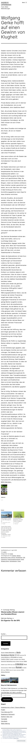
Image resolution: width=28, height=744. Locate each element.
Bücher (12, 655)
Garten (20, 659)
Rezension (13, 667)
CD (16, 655)
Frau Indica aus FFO (7, 712)
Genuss (23, 659)
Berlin (19, 652)
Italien (25, 661)
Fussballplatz (16, 659)
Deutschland (22, 655)
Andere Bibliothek (9, 652)
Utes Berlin (4, 721)
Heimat (17, 661)
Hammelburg (9, 661)
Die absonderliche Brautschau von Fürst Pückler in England (18, 520)
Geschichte (3, 661)
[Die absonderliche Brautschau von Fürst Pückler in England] (18, 515)
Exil (17, 657)
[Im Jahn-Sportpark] (5, 680)
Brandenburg (5, 655)
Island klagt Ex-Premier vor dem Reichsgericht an (6, 520)
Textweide (4, 719)
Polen (10, 667)
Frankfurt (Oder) (5, 659)
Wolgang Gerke (5, 561)
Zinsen (19, 561)
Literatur (19, 664)
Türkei (7, 670)
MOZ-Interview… (6, 482)
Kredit (22, 559)
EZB (24, 557)
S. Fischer (24, 667)
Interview (21, 661)
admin (4, 552)
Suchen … (4, 634)
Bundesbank (19, 557)
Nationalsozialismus (4, 667)
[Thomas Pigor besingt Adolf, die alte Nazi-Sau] (7, 532)
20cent (3, 652)
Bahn (15, 652)
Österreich (7, 672)
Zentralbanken (13, 561)
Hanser (14, 661)
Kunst (11, 664)
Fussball (11, 659)
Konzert (6, 664)
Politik (11, 554)
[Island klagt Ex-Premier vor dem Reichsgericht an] (6, 515)
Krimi (9, 664)
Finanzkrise (4, 559)
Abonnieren (7, 699)
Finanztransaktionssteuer (13, 559)
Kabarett (2, 664)
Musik (25, 664)
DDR (18, 655)
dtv (10, 657)
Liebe (14, 664)
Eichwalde (14, 657)
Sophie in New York (6, 716)
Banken (19, 555)
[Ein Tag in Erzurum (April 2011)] (14, 680)
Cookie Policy (16, 738)
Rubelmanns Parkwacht (8, 714)
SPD (2, 669)
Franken (20, 657)
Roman (19, 667)
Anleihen (14, 555)
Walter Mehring (5, 723)
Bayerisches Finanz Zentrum (8, 557)
